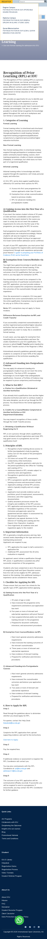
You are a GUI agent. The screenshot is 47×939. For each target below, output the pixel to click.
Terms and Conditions (10, 838)
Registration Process (10, 869)
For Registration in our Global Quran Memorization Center (19, 30)
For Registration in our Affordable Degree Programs (18, 9)
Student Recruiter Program (12, 910)
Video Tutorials (8, 873)
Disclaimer (6, 907)
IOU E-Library (7, 860)
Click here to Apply (10, 740)
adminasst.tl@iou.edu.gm (13, 771)
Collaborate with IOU (10, 822)
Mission (4, 900)
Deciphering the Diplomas (11, 825)
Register (6, 1)
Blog (3, 832)
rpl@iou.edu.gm (21, 768)
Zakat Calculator (8, 913)
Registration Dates (9, 866)
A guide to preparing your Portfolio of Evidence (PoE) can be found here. (23, 253)
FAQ (3, 904)
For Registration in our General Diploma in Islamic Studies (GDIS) (16, 20)
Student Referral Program (12, 876)
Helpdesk (5, 863)
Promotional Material (10, 835)
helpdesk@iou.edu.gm (11, 723)
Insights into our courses (11, 829)
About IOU (6, 897)
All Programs (7, 819)
